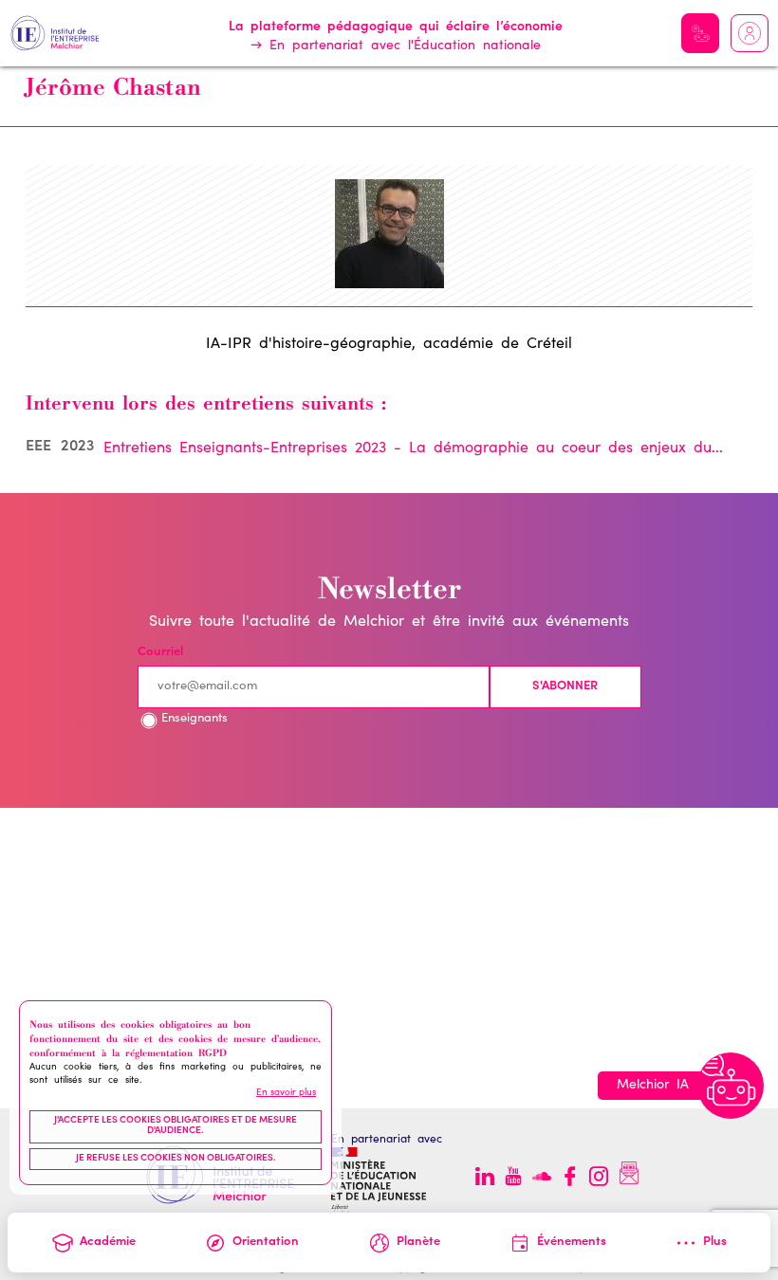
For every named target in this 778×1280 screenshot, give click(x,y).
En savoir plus (286, 1093)
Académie (108, 1242)
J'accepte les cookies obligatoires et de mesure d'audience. (175, 1126)
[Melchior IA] (730, 1085)
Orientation (265, 1242)
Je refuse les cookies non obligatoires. (176, 1158)
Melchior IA (700, 33)
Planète (418, 1242)
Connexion (750, 33)
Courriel (160, 653)
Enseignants (194, 719)
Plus (715, 1242)
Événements (571, 1242)
